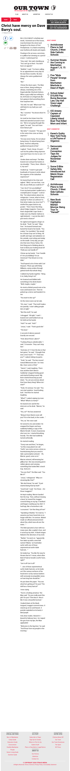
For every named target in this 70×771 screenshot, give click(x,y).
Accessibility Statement (50, 764)
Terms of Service (29, 764)
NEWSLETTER (53, 2)
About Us (25, 14)
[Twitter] (11, 38)
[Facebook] (5, 38)
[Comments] (5, 43)
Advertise (36, 14)
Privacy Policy (39, 764)
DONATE (64, 2)
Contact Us (49, 14)
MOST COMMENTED (53, 129)
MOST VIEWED (51, 40)
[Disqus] (23, 657)
